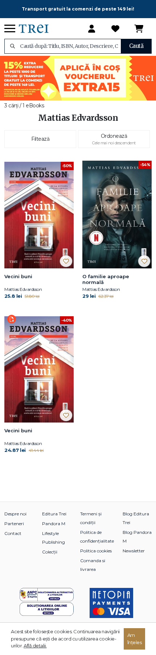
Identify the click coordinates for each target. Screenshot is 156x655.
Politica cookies (96, 550)
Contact (12, 533)
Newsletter (134, 550)
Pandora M (53, 523)
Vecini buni (18, 276)
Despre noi (15, 513)
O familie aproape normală (105, 279)
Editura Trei (54, 513)
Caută (136, 45)
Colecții (49, 552)
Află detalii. (35, 645)
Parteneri (14, 523)
